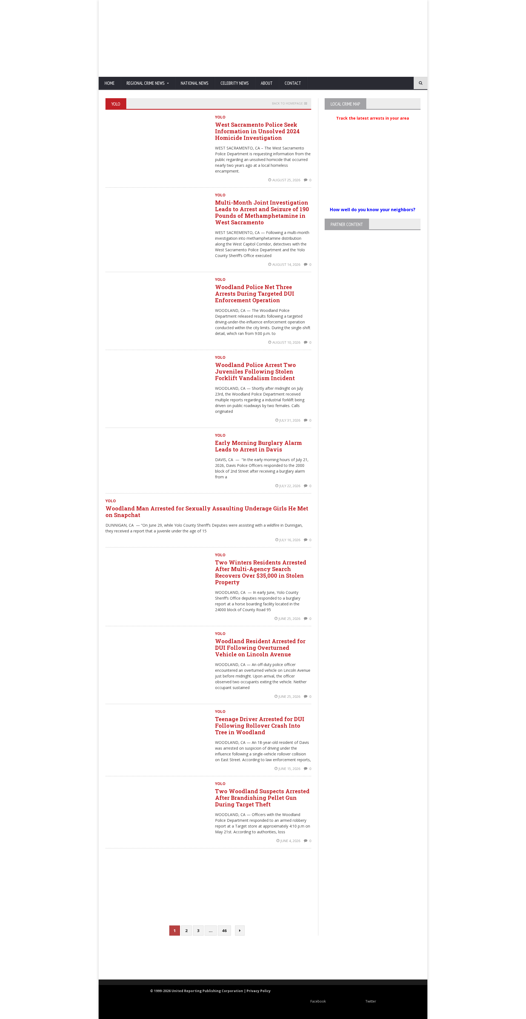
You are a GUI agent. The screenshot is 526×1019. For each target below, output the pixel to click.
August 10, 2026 (286, 342)
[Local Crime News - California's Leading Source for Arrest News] (154, 958)
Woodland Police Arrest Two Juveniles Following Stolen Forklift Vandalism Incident (255, 371)
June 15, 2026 (290, 768)
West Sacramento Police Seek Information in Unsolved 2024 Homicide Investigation (257, 131)
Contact (293, 83)
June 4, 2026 (291, 840)
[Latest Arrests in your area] (372, 125)
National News (194, 83)
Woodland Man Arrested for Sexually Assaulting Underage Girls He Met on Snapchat (206, 511)
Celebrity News (235, 83)
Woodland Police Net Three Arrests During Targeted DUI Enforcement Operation (254, 293)
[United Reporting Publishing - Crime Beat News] (118, 958)
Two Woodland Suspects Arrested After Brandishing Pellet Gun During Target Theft (262, 797)
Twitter (370, 1001)
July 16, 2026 (290, 539)
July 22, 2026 (290, 485)
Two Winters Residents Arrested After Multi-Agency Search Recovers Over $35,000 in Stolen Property (260, 572)
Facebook (318, 1001)
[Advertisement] (322, 38)
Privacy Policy (259, 991)
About (267, 83)
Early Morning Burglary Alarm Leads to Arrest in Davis (258, 446)
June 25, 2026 (290, 618)
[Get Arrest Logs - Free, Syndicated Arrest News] (208, 963)
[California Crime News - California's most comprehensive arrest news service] (272, 963)
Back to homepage (287, 103)
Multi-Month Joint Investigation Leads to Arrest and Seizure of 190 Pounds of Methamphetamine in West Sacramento (262, 212)
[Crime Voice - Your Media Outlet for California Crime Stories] (399, 958)
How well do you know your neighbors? (372, 210)
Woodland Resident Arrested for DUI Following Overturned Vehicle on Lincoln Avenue (260, 647)
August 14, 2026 (286, 264)
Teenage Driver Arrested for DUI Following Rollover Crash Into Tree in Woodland (259, 725)
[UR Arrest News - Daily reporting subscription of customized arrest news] (344, 958)
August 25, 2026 (286, 179)
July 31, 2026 (290, 420)
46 (224, 930)
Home (110, 83)
